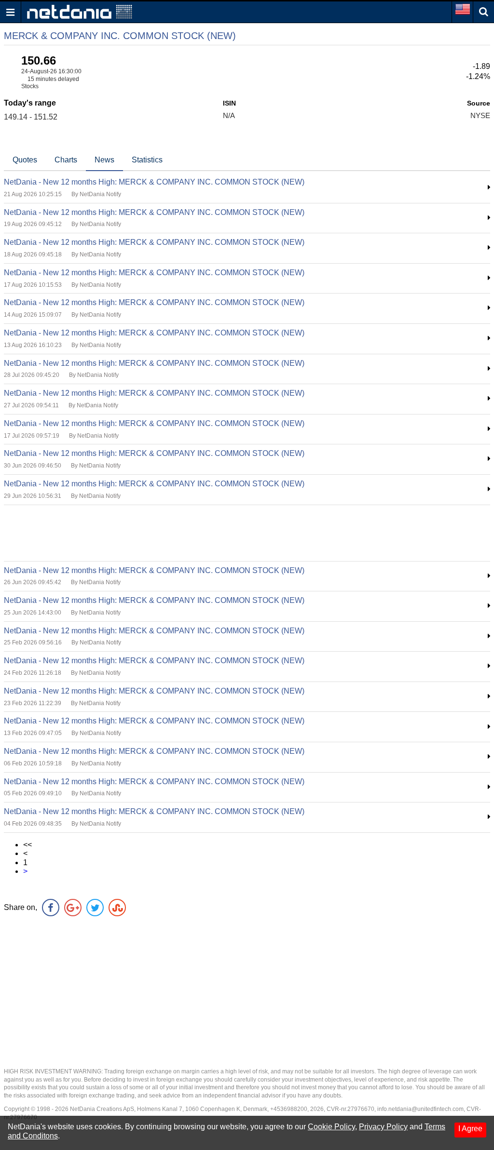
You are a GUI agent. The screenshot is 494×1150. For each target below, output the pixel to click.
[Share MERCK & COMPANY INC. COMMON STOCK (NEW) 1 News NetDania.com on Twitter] (95, 907)
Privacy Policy (383, 1127)
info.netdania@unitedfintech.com (420, 1109)
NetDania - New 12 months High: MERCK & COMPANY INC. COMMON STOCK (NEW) (154, 182)
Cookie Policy (331, 1127)
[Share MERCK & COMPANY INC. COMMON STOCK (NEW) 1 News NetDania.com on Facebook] (50, 907)
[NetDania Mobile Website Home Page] (79, 11)
